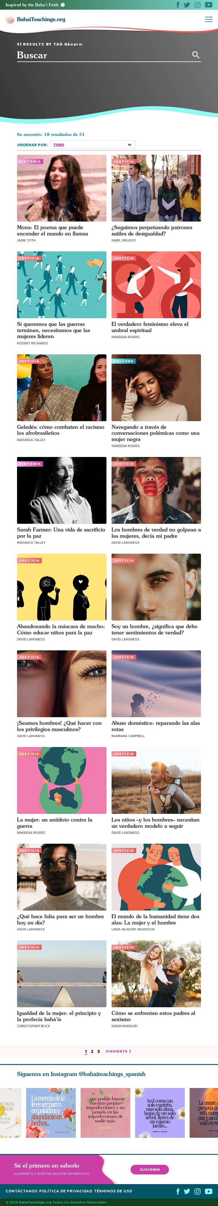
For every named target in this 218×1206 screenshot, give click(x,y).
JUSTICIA (124, 161)
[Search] (196, 55)
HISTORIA (30, 161)
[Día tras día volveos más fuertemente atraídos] (162, 1113)
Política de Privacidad (65, 1191)
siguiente (117, 1051)
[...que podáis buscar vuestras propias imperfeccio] (108, 1113)
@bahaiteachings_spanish (112, 1074)
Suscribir (150, 1169)
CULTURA (124, 361)
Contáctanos (21, 1191)
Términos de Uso (113, 1191)
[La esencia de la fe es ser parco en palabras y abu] (51, 1113)
